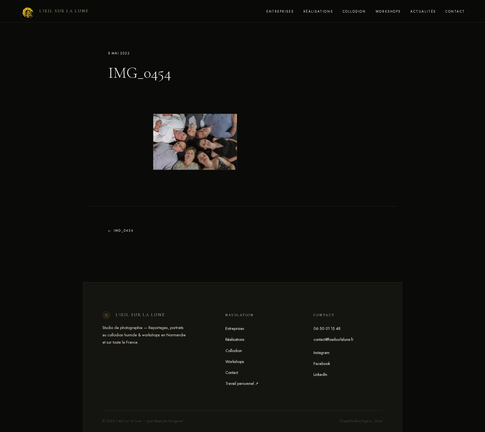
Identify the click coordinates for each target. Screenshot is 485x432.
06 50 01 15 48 (327, 328)
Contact (455, 11)
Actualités (423, 11)
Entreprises (280, 11)
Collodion (354, 11)
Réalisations (318, 11)
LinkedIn (320, 374)
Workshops (388, 11)
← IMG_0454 (121, 230)
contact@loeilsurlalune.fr (334, 339)
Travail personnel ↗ (241, 383)
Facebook (322, 363)
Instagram (322, 352)
